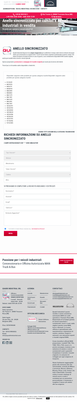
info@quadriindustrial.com (11, 335)
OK (48, 398)
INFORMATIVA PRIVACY (38, 229)
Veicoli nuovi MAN (31, 298)
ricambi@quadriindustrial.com (61, 295)
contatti (44, 9)
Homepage (5, 33)
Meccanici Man (43, 302)
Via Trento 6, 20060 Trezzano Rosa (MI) (57, 14)
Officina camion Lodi (33, 329)
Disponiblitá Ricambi (15, 33)
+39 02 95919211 (21, 14)
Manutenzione (44, 293)
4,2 (52, 17)
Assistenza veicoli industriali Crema (37, 331)
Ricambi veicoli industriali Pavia (36, 333)
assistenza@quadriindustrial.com (62, 298)
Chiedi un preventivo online (66, 261)
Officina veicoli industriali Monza (36, 328)
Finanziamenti (31, 307)
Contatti (42, 307)
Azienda (29, 293)
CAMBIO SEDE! (20, 4)
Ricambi (42, 297)
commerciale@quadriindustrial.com (63, 297)
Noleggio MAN (31, 326)
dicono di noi (35, 9)
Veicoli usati (30, 303)
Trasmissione (26, 33)
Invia (11, 233)
